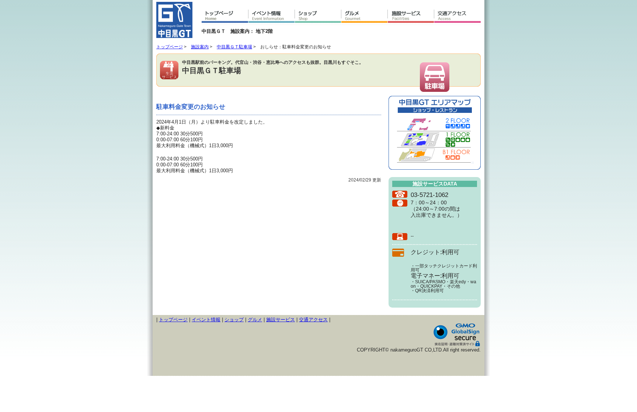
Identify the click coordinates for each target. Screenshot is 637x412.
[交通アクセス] (457, 17)
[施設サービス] (411, 17)
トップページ (169, 46)
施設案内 (200, 46)
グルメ (255, 319)
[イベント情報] (271, 17)
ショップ (234, 319)
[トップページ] (225, 17)
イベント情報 (206, 319)
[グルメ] (364, 17)
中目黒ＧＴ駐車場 (234, 46)
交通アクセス (313, 319)
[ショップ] (318, 17)
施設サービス (280, 319)
